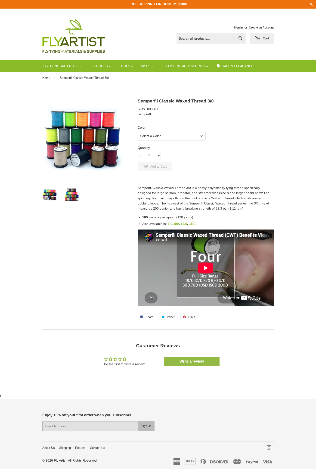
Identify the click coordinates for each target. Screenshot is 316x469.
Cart (265, 38)
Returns (80, 448)
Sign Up (146, 426)
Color (142, 127)
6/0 (170, 224)
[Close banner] (311, 4)
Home (46, 78)
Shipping (65, 448)
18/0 (192, 224)
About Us (48, 448)
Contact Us (97, 448)
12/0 (184, 224)
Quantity (144, 148)
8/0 (176, 224)
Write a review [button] (192, 361)
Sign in (238, 27)
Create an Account (261, 27)
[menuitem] (62, 66)
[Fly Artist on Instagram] (269, 448)
